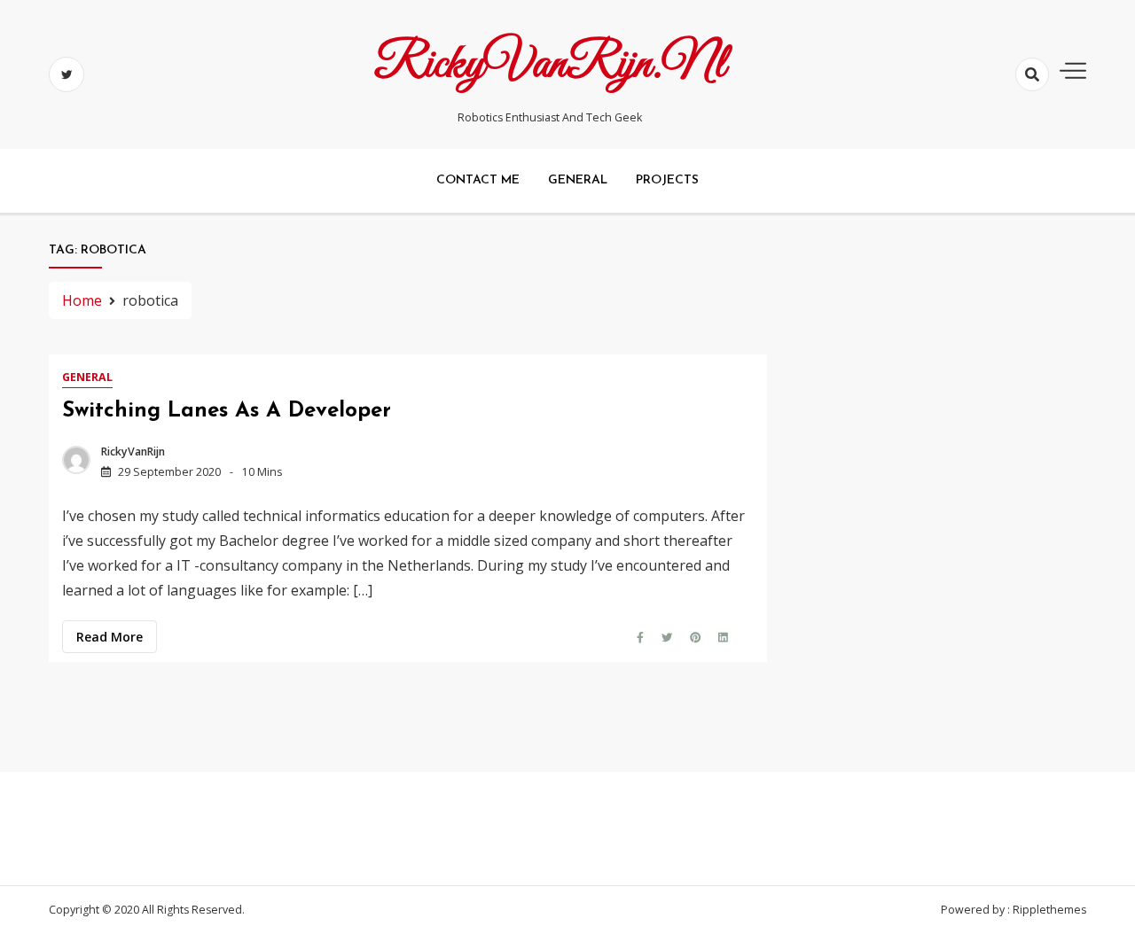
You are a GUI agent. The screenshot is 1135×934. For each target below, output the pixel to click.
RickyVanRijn (133, 451)
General (577, 180)
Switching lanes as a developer (226, 411)
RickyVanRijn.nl (549, 65)
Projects (667, 180)
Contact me (478, 180)
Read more (109, 636)
